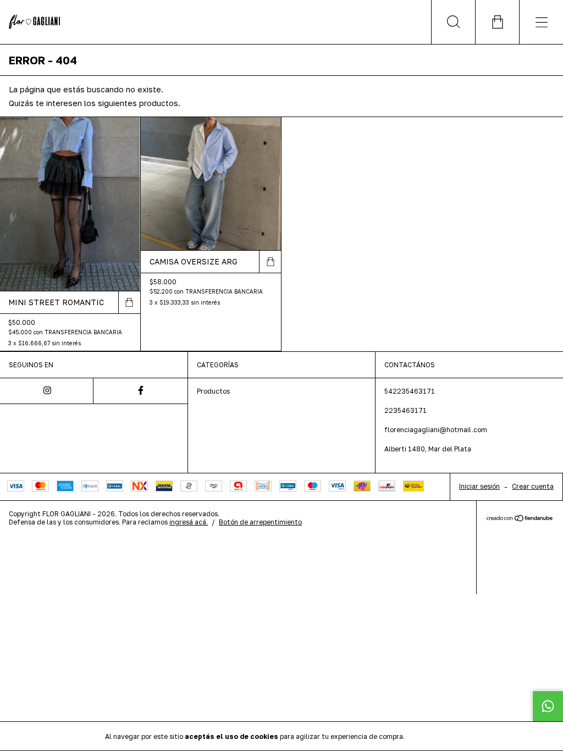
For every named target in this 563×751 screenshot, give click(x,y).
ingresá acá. (188, 522)
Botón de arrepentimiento (260, 522)
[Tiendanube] (519, 518)
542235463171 (409, 391)
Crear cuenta (533, 486)
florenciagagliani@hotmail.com (435, 430)
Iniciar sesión (479, 486)
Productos (213, 391)
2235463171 (405, 410)
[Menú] (541, 22)
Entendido (435, 736)
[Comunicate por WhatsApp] (547, 706)
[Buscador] (453, 22)
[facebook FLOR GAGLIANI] (140, 391)
